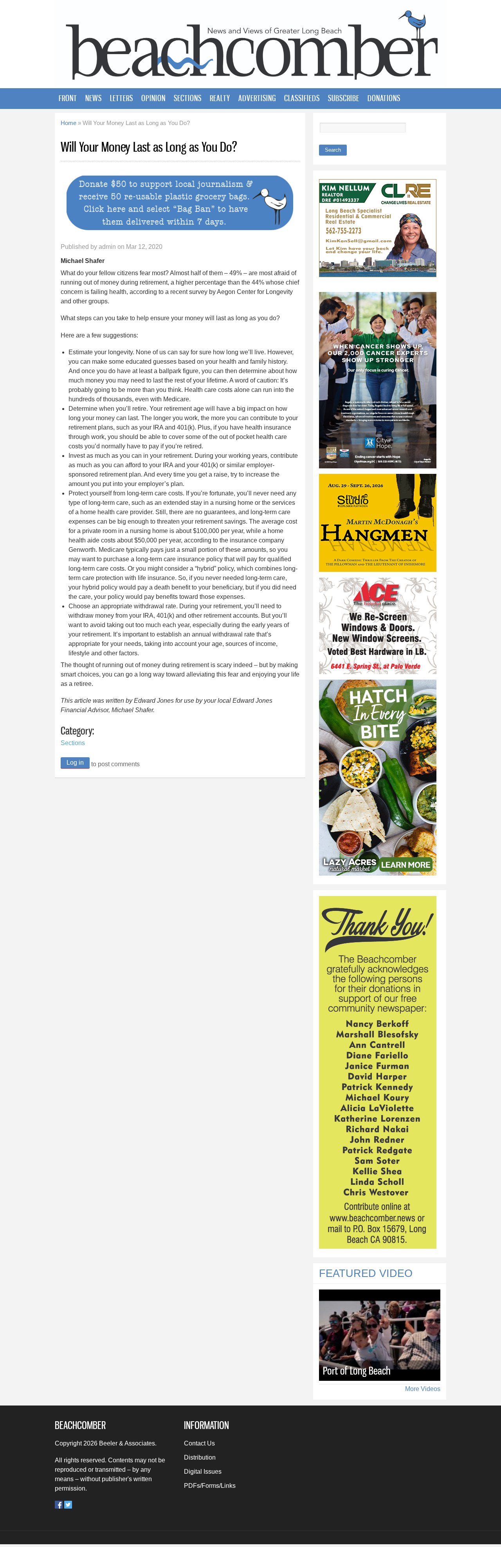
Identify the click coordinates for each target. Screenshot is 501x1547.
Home (68, 123)
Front (68, 98)
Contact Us (199, 1443)
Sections (188, 98)
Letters (121, 98)
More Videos (422, 1389)
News (93, 98)
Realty (220, 98)
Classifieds (302, 98)
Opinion (153, 98)
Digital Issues (203, 1471)
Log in (75, 762)
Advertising (257, 98)
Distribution (200, 1457)
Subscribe (343, 98)
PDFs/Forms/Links (210, 1485)
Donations (384, 98)
